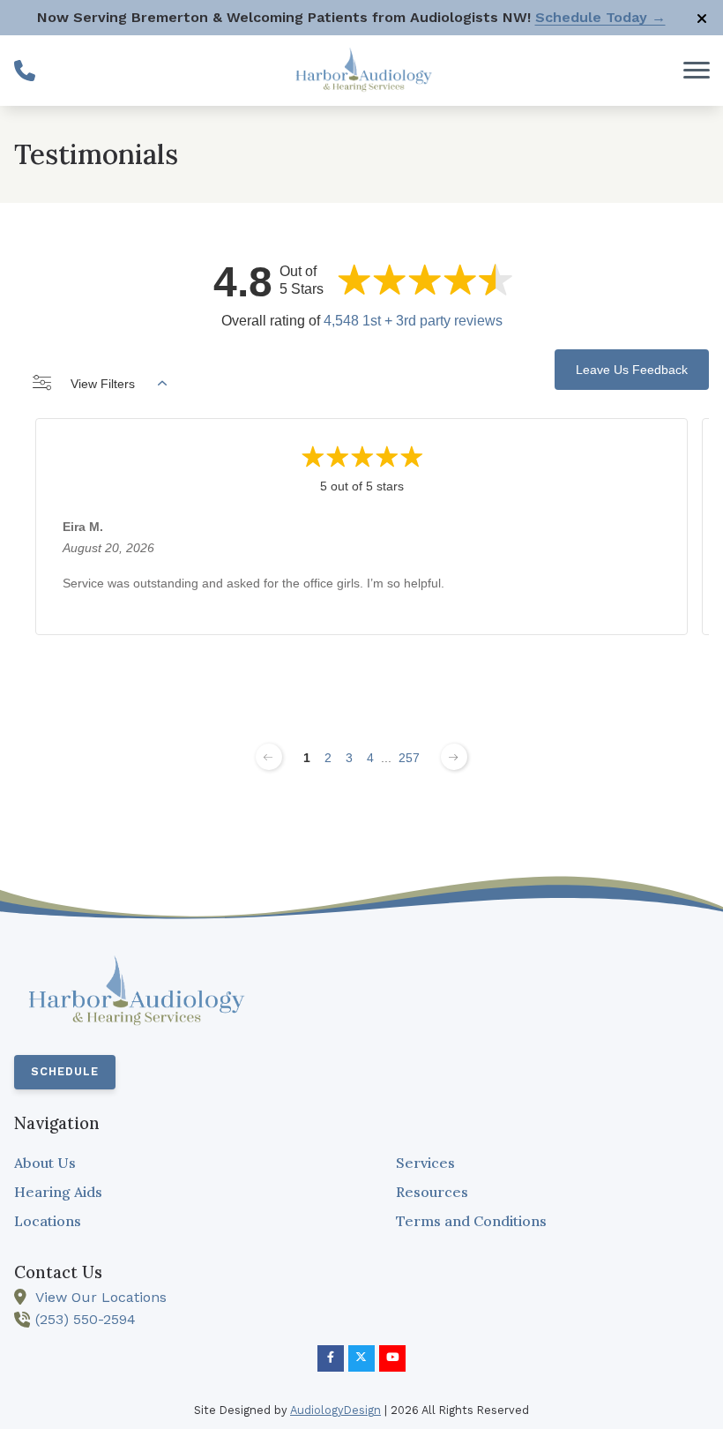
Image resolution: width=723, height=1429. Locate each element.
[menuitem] (170, 1163)
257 (409, 758)
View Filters (103, 384)
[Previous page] (269, 757)
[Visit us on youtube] (392, 1358)
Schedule (65, 1071)
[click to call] (24, 70)
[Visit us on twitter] (361, 1358)
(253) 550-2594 (85, 1319)
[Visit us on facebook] (330, 1358)
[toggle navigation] (696, 70)
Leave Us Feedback (632, 370)
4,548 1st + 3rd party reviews (413, 320)
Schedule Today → (600, 17)
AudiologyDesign (335, 1410)
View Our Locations (101, 1297)
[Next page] (454, 757)
